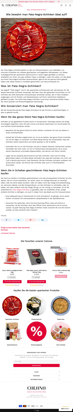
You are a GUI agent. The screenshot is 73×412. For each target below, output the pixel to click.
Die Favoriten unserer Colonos (36, 241)
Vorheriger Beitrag (8, 233)
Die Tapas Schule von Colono (38, 9)
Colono (7, 5)
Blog (28, 9)
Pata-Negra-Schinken (21, 190)
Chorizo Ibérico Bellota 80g (61, 270)
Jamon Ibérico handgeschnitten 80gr (12, 271)
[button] (12, 285)
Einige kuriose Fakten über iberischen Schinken (15, 229)
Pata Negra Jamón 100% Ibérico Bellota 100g (37, 271)
